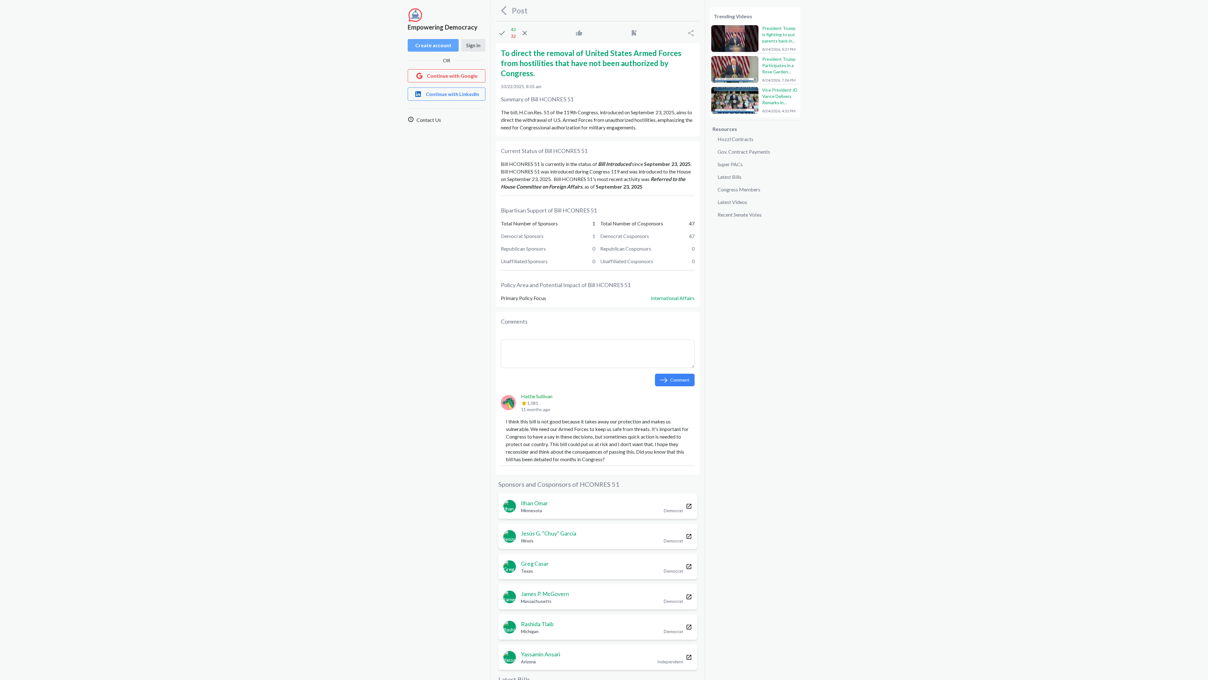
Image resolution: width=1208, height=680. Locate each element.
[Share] (691, 33)
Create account (433, 45)
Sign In (473, 45)
